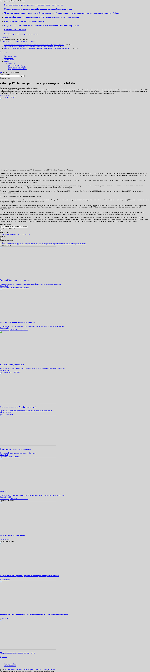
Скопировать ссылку (14, 226)
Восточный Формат (15, 65)
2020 (9, 497)
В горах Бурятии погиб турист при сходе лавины (17, 244)
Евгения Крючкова (22, 288)
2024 (9, 412)
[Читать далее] (75, 659)
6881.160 (13, 499)
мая (3, 286)
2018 (8, 328)
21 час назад (4, 618)
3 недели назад (5, 539)
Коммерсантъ (8, 58)
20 (1, 412)
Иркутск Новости (29, 41)
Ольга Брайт (9, 414)
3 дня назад (4, 657)
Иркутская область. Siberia (17, 69)
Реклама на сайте (10, 666)
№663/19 (17, 456)
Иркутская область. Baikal (17, 67)
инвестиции (13, 234)
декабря (4, 328)
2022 (7, 95)
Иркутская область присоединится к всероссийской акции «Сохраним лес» (30, 46)
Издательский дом (10, 664)
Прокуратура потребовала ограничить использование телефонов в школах (60, 244)
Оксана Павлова (22, 330)
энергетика (26, 234)
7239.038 (13, 97)
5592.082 (13, 288)
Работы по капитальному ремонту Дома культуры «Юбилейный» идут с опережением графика (37, 48)
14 (1, 286)
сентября (4, 497)
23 (1, 455)
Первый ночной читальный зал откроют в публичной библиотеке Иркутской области (34, 45)
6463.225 (13, 330)
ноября (3, 370)
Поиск (22, 76)
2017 (8, 370)
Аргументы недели (10, 56)
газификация (4, 234)
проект (19, 234)
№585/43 (17, 372)
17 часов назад (5, 580)
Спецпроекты (9, 59)
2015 (6, 286)
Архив (6, 61)
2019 (6, 455)
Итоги (2, 414)
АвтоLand (11, 63)
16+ (1, 72)
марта (3, 95)
